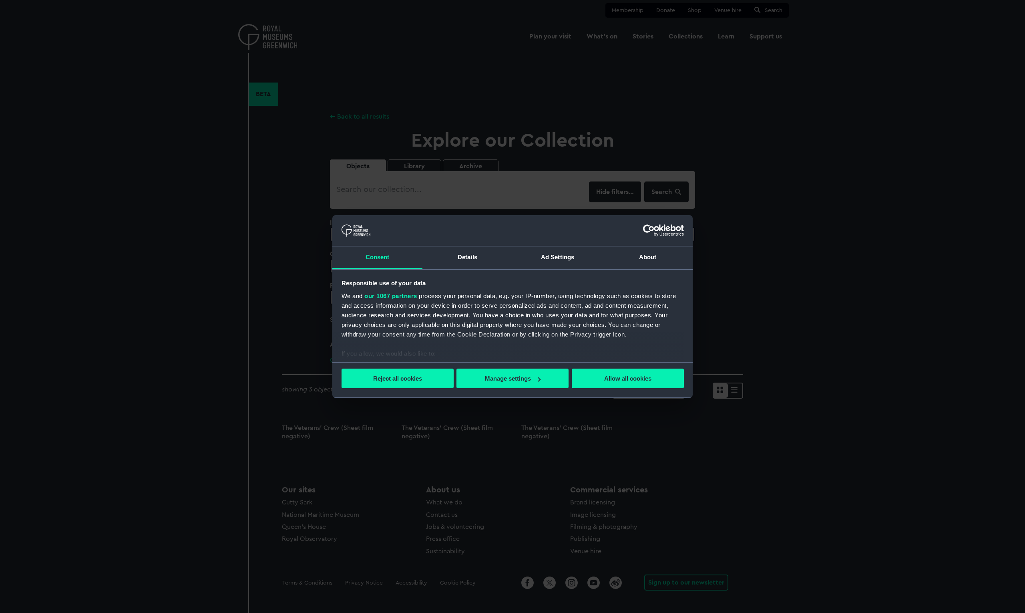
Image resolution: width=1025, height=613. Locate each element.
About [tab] (648, 257)
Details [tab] (467, 257)
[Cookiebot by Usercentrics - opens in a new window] (649, 230)
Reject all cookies (397, 378)
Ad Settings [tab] (557, 257)
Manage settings (508, 378)
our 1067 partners (390, 295)
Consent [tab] (378, 257)
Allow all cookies (627, 378)
